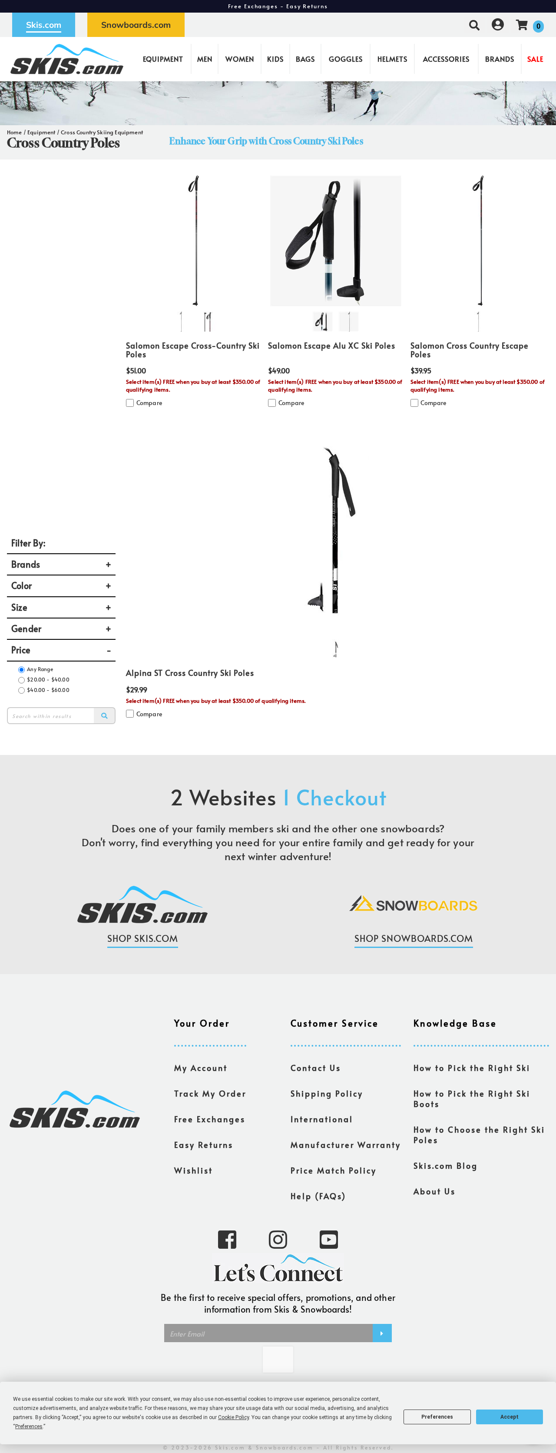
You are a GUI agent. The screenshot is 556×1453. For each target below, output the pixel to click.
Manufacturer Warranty (346, 1145)
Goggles (346, 58)
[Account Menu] (497, 24)
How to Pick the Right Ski (472, 1068)
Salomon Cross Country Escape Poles (469, 349)
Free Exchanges (209, 1119)
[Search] (105, 715)
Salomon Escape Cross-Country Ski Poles (193, 349)
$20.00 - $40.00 (48, 679)
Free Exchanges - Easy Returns (278, 6)
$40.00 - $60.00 (48, 689)
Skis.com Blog (446, 1165)
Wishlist (193, 1170)
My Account (201, 1068)
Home (14, 132)
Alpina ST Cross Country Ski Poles (190, 673)
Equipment (163, 58)
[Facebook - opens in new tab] (227, 1238)
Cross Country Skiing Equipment (102, 132)
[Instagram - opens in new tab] (278, 1238)
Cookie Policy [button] (233, 1417)
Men (204, 58)
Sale (535, 58)
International (322, 1119)
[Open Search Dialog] (474, 24)
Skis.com (43, 25)
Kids (275, 58)
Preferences (437, 1417)
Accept (509, 1417)
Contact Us (316, 1068)
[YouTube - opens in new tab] (329, 1238)
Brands (499, 58)
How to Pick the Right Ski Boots (472, 1098)
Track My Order (210, 1093)
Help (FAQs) (318, 1196)
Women (239, 58)
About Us (435, 1191)
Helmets (392, 58)
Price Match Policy (334, 1170)
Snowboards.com (136, 25)
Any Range (40, 668)
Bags (305, 58)
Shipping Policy (327, 1093)
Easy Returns (203, 1145)
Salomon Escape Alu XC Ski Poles (331, 345)
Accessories (446, 58)
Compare (149, 402)
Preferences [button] (29, 1426)
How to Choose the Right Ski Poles (479, 1134)
